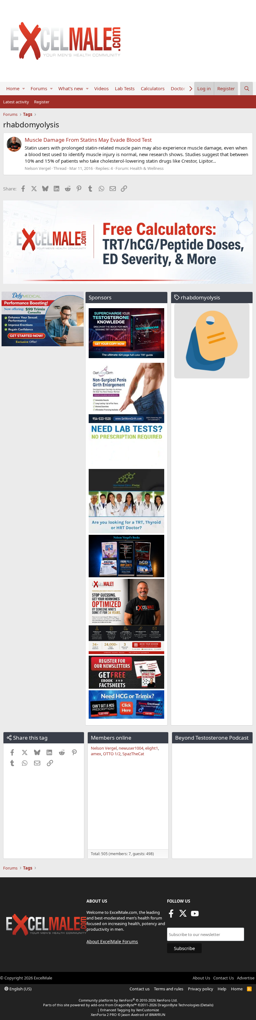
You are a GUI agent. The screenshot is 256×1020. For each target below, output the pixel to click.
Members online (111, 737)
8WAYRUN (157, 1014)
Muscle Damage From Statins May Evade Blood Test (88, 139)
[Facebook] (171, 915)
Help (222, 989)
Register (41, 102)
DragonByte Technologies (178, 1005)
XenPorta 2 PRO (104, 1014)
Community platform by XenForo (128, 1000)
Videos (101, 88)
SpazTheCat (133, 753)
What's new (70, 88)
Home (12, 88)
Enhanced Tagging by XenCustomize (129, 1010)
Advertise (245, 978)
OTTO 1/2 (112, 753)
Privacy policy (200, 989)
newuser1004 (131, 748)
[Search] (246, 88)
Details (206, 1005)
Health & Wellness (147, 168)
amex (96, 753)
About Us (201, 978)
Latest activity (16, 102)
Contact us (140, 989)
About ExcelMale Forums (112, 941)
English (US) (20, 989)
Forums (39, 88)
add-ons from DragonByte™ (114, 1005)
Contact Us (223, 978)
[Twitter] (183, 915)
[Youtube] (195, 915)
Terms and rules (168, 989)
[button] (23, 88)
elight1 (151, 748)
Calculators (153, 88)
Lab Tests (125, 88)
